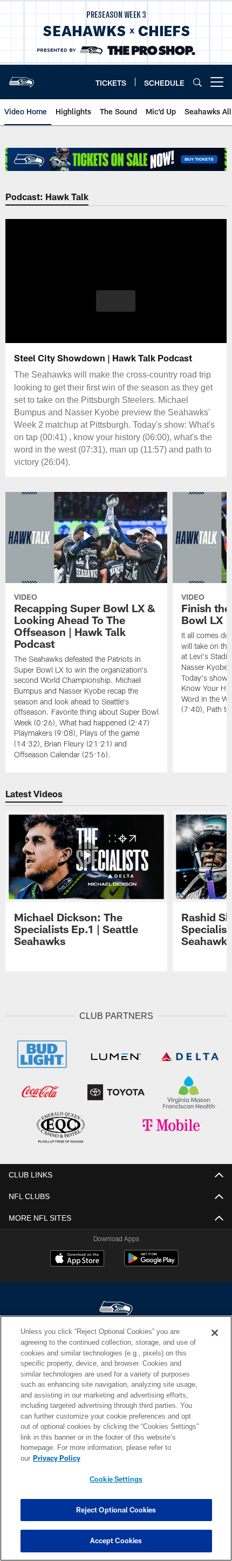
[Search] (197, 82)
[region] (116, 1443)
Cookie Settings (116, 1479)
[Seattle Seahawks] (116, 1307)
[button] (115, 301)
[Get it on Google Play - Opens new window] (151, 1262)
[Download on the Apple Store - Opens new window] (77, 1258)
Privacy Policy (139, 1458)
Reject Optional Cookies (116, 1509)
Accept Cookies (116, 1540)
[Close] (215, 1343)
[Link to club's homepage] (22, 77)
